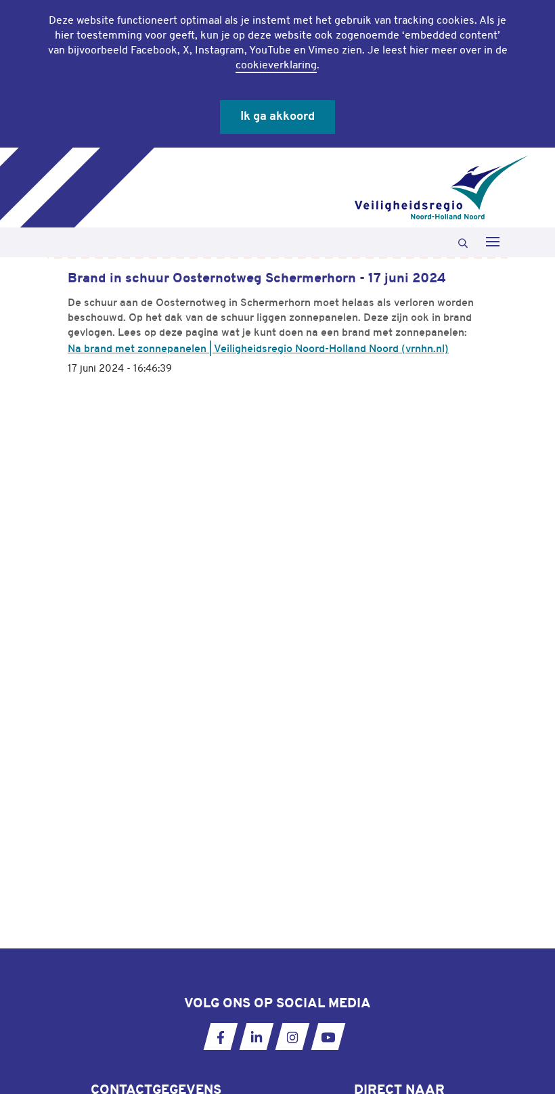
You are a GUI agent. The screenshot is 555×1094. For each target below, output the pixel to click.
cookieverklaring (276, 65)
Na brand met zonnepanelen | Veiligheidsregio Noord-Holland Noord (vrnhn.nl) (258, 349)
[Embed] (483, 370)
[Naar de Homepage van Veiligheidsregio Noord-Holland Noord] (441, 187)
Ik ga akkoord (277, 116)
